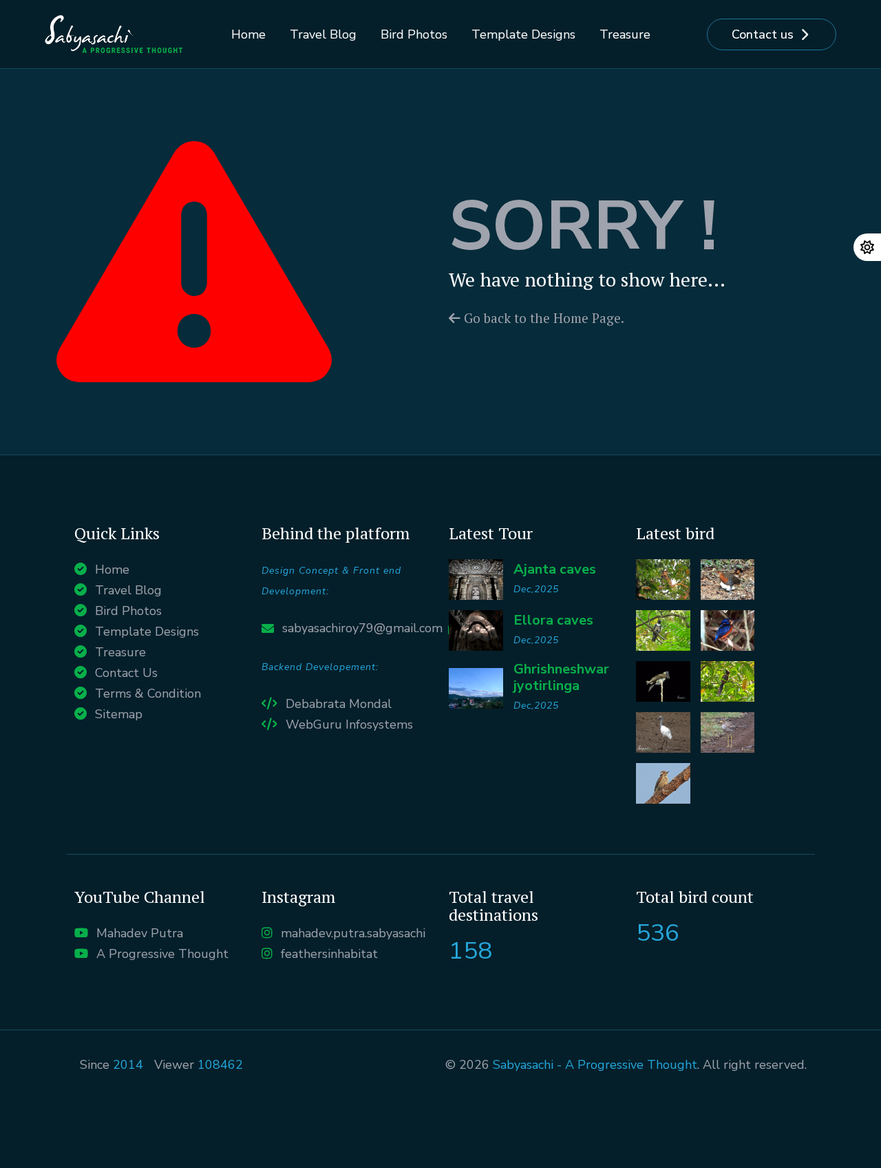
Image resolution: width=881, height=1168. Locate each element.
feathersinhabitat (329, 954)
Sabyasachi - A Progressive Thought (595, 1064)
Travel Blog (323, 34)
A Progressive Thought (162, 954)
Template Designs (523, 34)
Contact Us (126, 673)
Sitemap (118, 714)
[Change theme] (867, 247)
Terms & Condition (148, 693)
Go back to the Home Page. (542, 317)
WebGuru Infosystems (349, 724)
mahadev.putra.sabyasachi (353, 933)
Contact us (763, 34)
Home (248, 34)
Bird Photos (414, 34)
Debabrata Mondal (339, 704)
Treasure (624, 34)
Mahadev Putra (139, 933)
